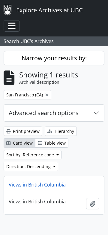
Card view (22, 143)
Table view (54, 143)
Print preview (26, 131)
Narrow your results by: (54, 58)
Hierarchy (63, 131)
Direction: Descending (29, 166)
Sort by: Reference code (30, 155)
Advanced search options (44, 113)
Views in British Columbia (37, 184)
